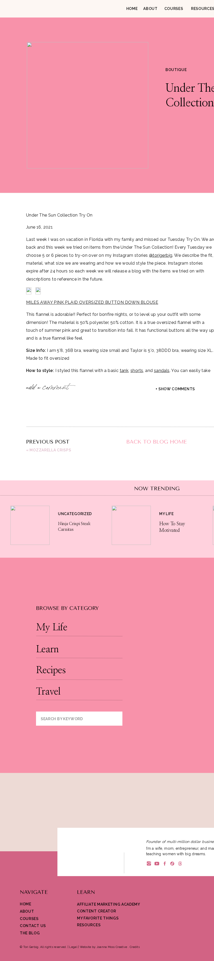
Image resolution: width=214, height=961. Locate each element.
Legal (73, 947)
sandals (162, 370)
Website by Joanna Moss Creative (103, 947)
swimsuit (55, 600)
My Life (166, 514)
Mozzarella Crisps (50, 450)
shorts (136, 370)
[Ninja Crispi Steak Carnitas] (30, 525)
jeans (114, 592)
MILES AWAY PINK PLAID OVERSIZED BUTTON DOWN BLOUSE (92, 302)
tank (124, 370)
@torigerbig (160, 255)
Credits (135, 947)
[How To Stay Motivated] (131, 525)
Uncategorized (75, 514)
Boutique (176, 70)
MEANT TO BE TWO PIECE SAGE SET (65, 417)
